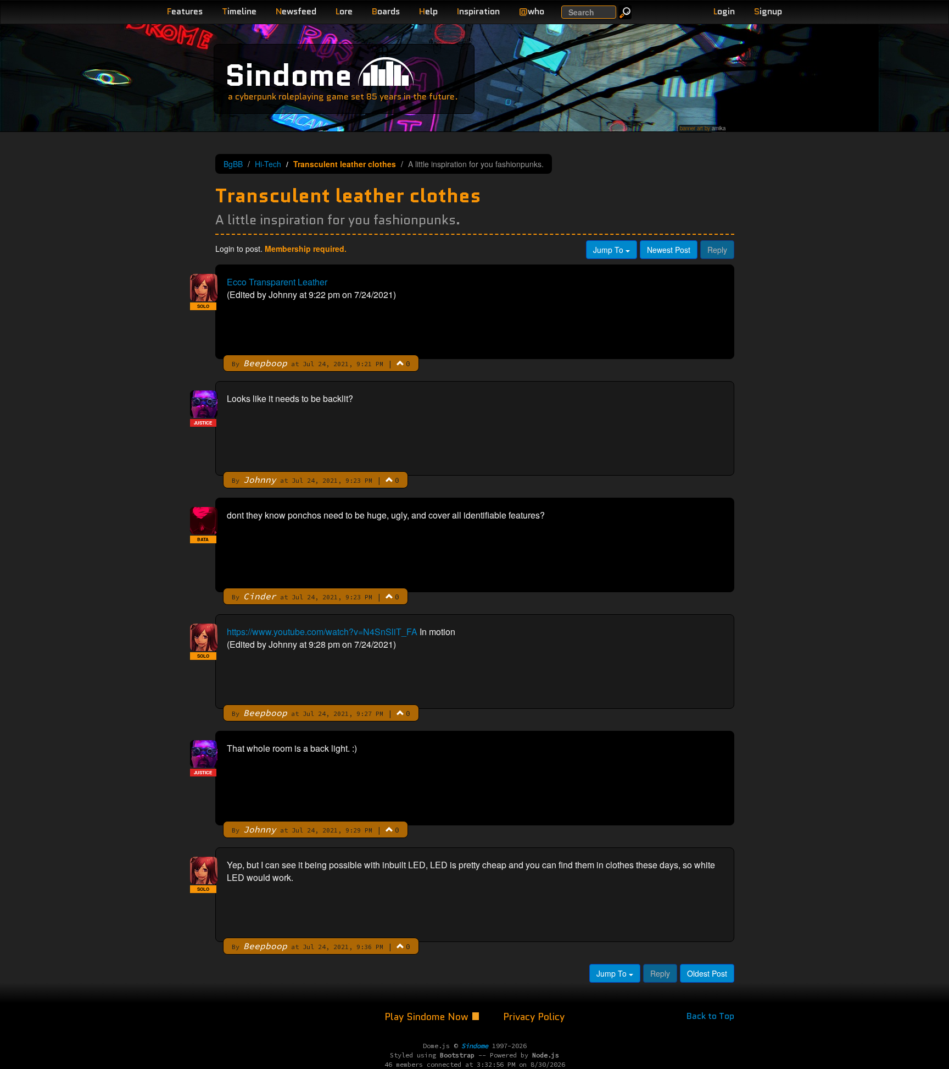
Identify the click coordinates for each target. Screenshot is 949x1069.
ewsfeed (296, 11)
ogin (724, 11)
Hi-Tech (268, 163)
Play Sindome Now (427, 1017)
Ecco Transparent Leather (277, 281)
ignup (768, 11)
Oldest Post (707, 973)
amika (718, 128)
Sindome (288, 75)
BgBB (233, 163)
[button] (400, 363)
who (531, 11)
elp (428, 11)
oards (386, 11)
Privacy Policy (534, 1017)
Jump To (609, 249)
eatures (185, 11)
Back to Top (710, 1016)
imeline (239, 11)
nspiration (478, 11)
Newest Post (668, 249)
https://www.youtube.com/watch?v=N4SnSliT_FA (322, 631)
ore (344, 11)
